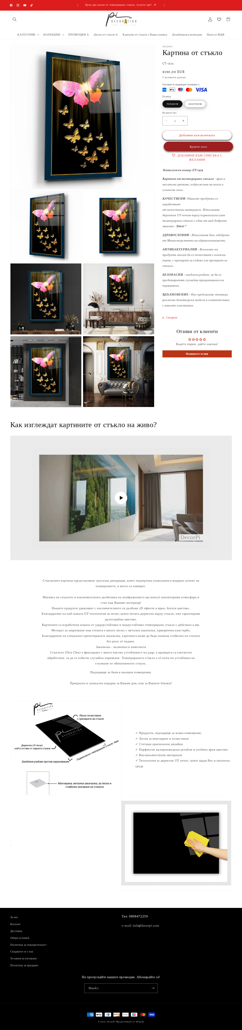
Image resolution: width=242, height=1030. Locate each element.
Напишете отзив (197, 354)
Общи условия (19, 938)
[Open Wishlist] (219, 19)
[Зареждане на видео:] (121, 498)
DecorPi (111, 1021)
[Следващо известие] (164, 5)
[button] (14, 19)
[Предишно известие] (77, 5)
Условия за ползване (23, 958)
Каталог (15, 924)
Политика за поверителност (28, 945)
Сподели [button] (172, 318)
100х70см (195, 104)
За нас (14, 917)
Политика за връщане (24, 965)
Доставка (16, 931)
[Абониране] (152, 988)
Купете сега (197, 147)
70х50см (172, 104)
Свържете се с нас (22, 952)
